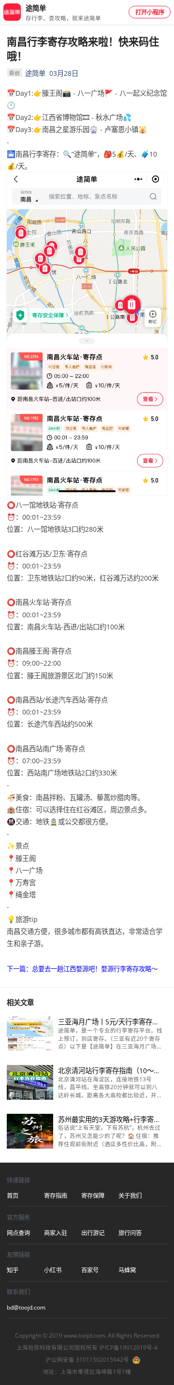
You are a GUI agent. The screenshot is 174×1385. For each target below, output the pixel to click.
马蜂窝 (127, 1270)
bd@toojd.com (25, 1307)
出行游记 (92, 1233)
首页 (12, 1196)
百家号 (90, 1270)
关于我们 (130, 1196)
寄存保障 (92, 1196)
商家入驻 (55, 1233)
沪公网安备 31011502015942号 (87, 1359)
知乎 (12, 1270)
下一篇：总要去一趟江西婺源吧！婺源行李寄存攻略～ (82, 968)
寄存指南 (55, 1196)
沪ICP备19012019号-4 (128, 1347)
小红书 (52, 1270)
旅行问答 (130, 1233)
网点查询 (18, 1233)
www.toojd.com (84, 1335)
